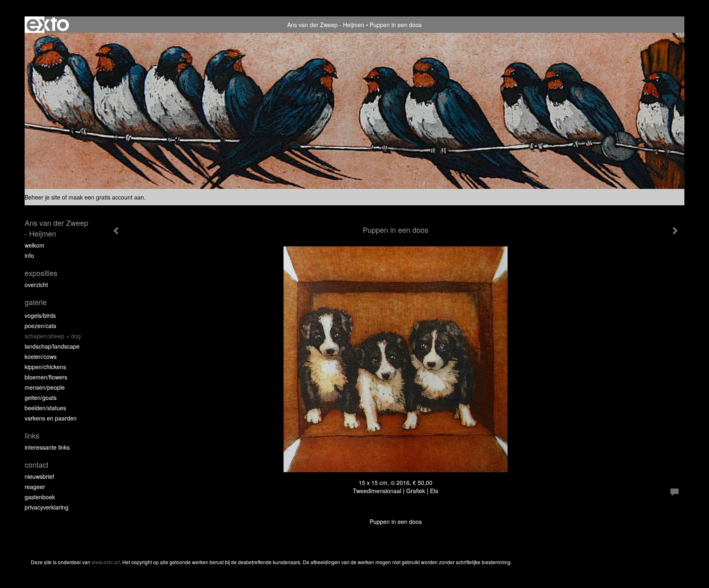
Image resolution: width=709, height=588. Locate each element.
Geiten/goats (41, 397)
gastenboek (40, 497)
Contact (36, 464)
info (29, 255)
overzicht (36, 284)
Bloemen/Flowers (46, 377)
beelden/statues (45, 408)
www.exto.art (105, 561)
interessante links (47, 447)
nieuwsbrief (39, 476)
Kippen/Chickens (45, 367)
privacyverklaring (47, 507)
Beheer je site (42, 197)
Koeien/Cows (41, 356)
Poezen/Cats (40, 326)
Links (32, 435)
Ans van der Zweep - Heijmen (325, 25)
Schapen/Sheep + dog (53, 336)
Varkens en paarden (51, 418)
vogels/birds (40, 315)
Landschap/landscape (52, 346)
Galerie (36, 302)
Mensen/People (45, 387)
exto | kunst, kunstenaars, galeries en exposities (48, 24)
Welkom (34, 245)
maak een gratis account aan (106, 197)
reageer (35, 486)
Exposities (41, 273)
